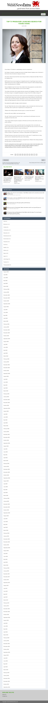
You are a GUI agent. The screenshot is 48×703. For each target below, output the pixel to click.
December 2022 (7, 399)
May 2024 (5, 350)
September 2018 (7, 547)
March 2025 (6, 321)
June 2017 (6, 591)
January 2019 (6, 536)
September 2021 (7, 443)
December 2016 (7, 608)
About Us (4, 694)
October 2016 (6, 614)
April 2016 (6, 631)
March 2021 (6, 460)
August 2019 (6, 515)
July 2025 (5, 309)
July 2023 (5, 379)
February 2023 (6, 393)
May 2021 (5, 454)
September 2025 (7, 303)
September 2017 (7, 582)
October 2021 (6, 440)
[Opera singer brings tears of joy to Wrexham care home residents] (39, 172)
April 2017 (6, 597)
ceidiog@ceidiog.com (9, 147)
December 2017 (7, 573)
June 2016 (6, 626)
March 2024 (6, 356)
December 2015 (7, 643)
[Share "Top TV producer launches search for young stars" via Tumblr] (22, 154)
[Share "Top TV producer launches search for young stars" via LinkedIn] (27, 154)
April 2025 (6, 318)
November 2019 (7, 507)
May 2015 (5, 663)
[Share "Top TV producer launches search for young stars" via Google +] (20, 154)
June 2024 (6, 347)
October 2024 (6, 335)
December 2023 (7, 364)
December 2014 (7, 678)
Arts (12, 203)
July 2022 (5, 414)
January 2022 (6, 431)
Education (6, 232)
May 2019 (5, 524)
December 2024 (7, 329)
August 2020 (6, 480)
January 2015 (6, 675)
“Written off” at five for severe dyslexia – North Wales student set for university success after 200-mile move (25, 193)
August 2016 (6, 620)
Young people (6, 264)
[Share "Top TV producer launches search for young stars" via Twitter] (18, 154)
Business (13, 199)
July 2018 (5, 553)
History (5, 250)
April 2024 (6, 353)
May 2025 (5, 315)
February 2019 (6, 533)
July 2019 (5, 518)
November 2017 (7, 576)
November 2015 (7, 646)
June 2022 (6, 417)
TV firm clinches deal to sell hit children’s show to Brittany (29, 177)
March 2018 (6, 565)
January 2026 (6, 292)
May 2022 (5, 419)
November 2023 (7, 367)
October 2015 (6, 649)
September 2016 (7, 617)
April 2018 (6, 562)
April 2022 (6, 422)
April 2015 (6, 666)
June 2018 (6, 556)
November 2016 (7, 611)
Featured (14, 208)
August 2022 (6, 411)
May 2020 (5, 489)
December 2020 (7, 469)
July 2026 (5, 274)
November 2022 (7, 402)
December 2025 (7, 295)
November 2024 (7, 332)
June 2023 (6, 382)
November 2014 (7, 681)
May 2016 (5, 629)
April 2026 (6, 283)
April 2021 (6, 457)
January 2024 (6, 361)
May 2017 (5, 594)
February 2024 (6, 358)
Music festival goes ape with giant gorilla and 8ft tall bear (18, 202)
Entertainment (6, 235)
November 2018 (7, 541)
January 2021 (6, 466)
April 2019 (6, 527)
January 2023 (6, 396)
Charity (16, 199)
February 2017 (6, 602)
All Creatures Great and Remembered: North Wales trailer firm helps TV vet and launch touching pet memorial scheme (24, 213)
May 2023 (5, 385)
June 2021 (6, 451)
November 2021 (7, 437)
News (19, 199)
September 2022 (7, 408)
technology (6, 259)
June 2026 (6, 277)
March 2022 (6, 425)
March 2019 (6, 530)
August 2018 (6, 550)
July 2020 (5, 483)
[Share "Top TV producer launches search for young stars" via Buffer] (29, 154)
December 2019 (7, 504)
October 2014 (6, 684)
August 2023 (6, 376)
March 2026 (6, 286)
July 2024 (5, 344)
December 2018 (7, 539)
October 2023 (6, 370)
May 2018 (5, 559)
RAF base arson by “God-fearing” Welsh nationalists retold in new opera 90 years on (24, 207)
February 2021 (6, 463)
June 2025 (6, 312)
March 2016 (6, 634)
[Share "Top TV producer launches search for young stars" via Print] (36, 154)
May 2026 (5, 280)
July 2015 (5, 658)
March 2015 (6, 669)
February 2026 (6, 289)
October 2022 (6, 405)
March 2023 (6, 390)
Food (5, 244)
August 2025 (6, 306)
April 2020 (6, 492)
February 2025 (6, 324)
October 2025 (6, 300)
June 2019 (6, 521)
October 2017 (6, 579)
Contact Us (4, 696)
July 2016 (5, 623)
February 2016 (6, 637)
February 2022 (6, 428)
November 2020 (7, 472)
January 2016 (6, 640)
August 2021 (6, 446)
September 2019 (7, 512)
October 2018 (6, 544)
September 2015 (7, 652)
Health (5, 247)
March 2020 (6, 495)
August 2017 (6, 585)
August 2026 (6, 271)
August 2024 (6, 341)
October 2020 (6, 475)
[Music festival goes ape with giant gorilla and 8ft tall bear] (5, 203)
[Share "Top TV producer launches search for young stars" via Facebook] (15, 154)
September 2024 (7, 338)
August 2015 (6, 655)
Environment (6, 238)
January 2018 (6, 570)
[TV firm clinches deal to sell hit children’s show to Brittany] (29, 172)
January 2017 (6, 605)
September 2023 (7, 373)
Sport (5, 256)
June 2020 (6, 486)
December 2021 (7, 434)
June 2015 (6, 660)
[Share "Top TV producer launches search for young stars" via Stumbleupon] (32, 154)
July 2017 (5, 588)
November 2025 (7, 297)
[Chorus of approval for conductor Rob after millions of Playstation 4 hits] (8, 172)
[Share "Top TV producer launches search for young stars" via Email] (34, 154)
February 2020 (6, 498)
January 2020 (6, 501)
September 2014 (7, 687)
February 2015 (6, 672)
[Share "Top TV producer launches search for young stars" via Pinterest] (25, 154)
